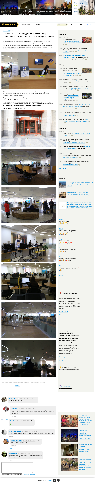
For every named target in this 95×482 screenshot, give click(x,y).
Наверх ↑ (17, 385)
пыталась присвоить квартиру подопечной (76, 134)
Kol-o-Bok (13, 421)
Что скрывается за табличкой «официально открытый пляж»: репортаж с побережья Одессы (80, 183)
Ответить (11, 404)
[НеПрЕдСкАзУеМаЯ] (4, 434)
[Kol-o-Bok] (4, 420)
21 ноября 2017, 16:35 (28, 431)
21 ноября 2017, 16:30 (23, 421)
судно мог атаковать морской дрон (75, 163)
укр (72, 24)
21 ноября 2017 (6, 30)
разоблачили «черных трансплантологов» (75, 114)
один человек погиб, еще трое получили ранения (76, 120)
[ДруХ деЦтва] (4, 402)
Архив (37, 24)
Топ (47, 24)
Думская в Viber (65, 386)
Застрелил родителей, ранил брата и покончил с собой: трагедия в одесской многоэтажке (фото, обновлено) (27, 12)
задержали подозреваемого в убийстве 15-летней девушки (72, 73)
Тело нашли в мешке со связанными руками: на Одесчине (70, 70)
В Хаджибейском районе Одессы (73, 146)
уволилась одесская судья (70, 157)
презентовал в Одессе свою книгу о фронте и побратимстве (72, 42)
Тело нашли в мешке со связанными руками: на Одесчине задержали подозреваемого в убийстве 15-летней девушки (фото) (85, 464)
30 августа (62, 34)
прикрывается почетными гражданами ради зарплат (76, 141)
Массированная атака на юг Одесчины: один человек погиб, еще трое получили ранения (45, 12)
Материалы (26, 24)
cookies (50, 480)
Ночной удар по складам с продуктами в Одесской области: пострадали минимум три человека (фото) (8, 12)
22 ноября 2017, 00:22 (24, 453)
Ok (54, 480)
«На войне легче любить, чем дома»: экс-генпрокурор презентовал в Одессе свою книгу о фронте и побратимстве (85, 420)
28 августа (62, 128)
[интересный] (4, 456)
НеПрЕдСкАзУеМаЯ (15, 431)
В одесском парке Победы (71, 105)
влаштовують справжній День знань (73, 81)
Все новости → (63, 168)
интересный (13, 453)
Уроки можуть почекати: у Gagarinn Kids (75, 79)
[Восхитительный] (6, 444)
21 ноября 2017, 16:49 (25, 408)
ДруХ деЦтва (13, 399)
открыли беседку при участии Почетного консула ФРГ (77, 105)
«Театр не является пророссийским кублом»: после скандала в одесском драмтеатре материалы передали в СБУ (78, 194)
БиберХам (14, 408)
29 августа (62, 65)
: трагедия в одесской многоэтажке (75, 58)
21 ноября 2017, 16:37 (29, 440)
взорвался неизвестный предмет (76, 147)
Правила (26, 474)
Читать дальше (63, 311)
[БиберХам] (6, 411)
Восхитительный (16, 440)
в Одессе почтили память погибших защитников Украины (71, 97)
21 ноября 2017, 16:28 (26, 399)
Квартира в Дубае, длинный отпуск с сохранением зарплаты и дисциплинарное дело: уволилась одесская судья (63, 12)
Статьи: (62, 179)
